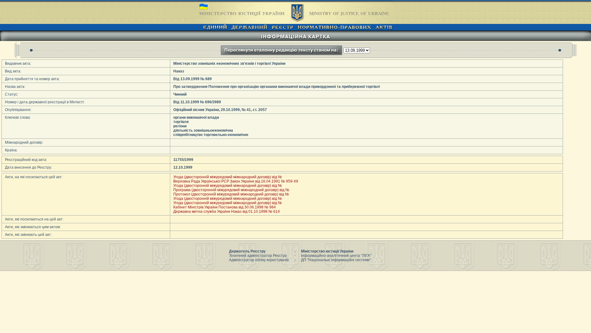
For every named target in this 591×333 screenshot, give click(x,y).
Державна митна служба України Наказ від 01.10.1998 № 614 (226, 211)
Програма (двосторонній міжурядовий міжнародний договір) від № (231, 190)
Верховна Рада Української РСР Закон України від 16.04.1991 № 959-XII (235, 181)
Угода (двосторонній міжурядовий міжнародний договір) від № (227, 177)
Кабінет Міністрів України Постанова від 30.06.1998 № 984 (224, 207)
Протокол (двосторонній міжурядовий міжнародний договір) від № (231, 194)
